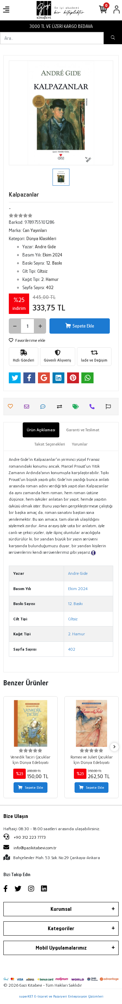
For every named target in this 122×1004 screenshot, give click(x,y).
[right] (114, 747)
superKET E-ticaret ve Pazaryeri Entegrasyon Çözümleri (61, 996)
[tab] (41, 429)
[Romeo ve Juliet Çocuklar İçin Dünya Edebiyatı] (91, 723)
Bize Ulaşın (15, 816)
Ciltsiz (73, 618)
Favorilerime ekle (29, 340)
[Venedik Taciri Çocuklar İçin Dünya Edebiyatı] (30, 723)
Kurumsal (61, 909)
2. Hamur (76, 633)
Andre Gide (78, 573)
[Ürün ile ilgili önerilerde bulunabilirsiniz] (110, 406)
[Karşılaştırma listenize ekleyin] (61, 406)
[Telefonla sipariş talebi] (94, 406)
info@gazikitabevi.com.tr (35, 847)
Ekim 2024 (77, 588)
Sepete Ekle (83, 326)
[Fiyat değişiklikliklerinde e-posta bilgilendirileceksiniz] (77, 406)
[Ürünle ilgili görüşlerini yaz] (44, 406)
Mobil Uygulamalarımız (61, 948)
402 (71, 649)
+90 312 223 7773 (29, 837)
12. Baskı (75, 603)
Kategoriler (61, 928)
